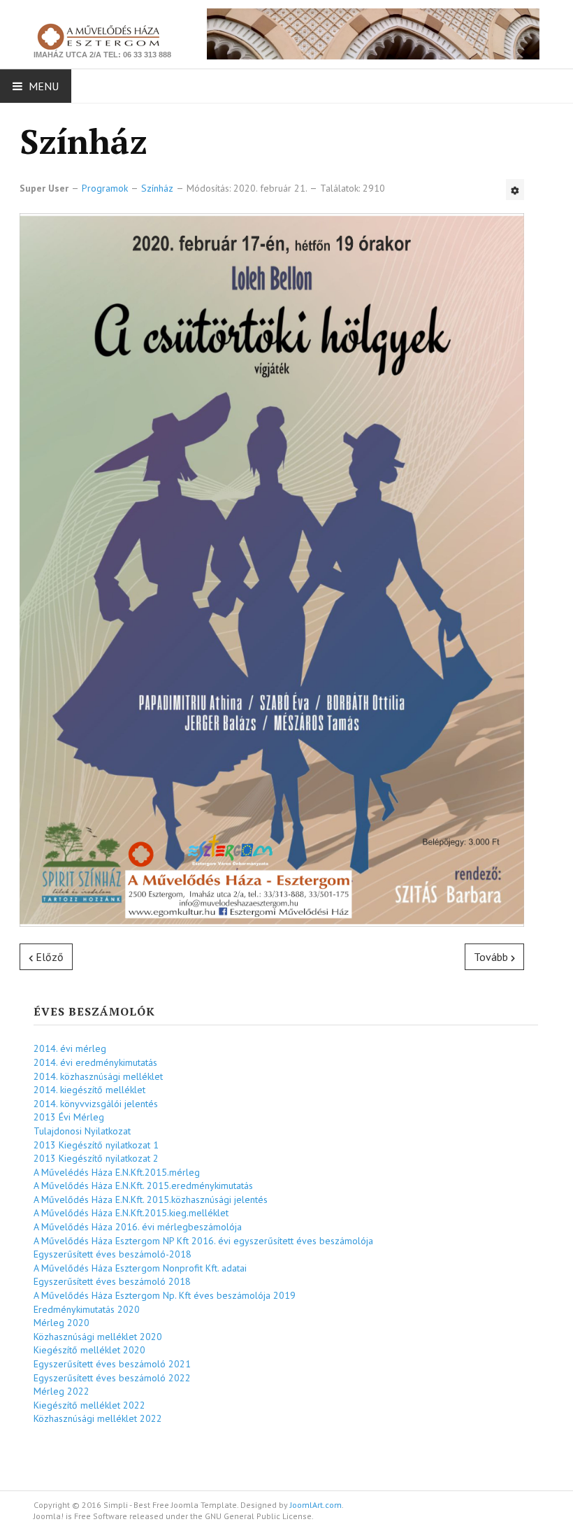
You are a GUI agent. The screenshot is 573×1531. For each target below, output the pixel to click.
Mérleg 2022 (61, 1391)
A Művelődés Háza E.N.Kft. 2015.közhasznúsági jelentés (151, 1199)
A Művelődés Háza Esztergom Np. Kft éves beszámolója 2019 (165, 1295)
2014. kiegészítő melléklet (89, 1089)
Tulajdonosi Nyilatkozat (82, 1131)
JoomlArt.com (316, 1505)
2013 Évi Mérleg (69, 1117)
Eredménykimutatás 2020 (87, 1309)
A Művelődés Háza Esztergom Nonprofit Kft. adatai (140, 1268)
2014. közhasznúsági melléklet (98, 1076)
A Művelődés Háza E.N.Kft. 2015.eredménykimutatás (143, 1185)
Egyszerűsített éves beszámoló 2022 (112, 1378)
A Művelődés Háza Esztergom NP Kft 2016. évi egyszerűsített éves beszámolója (203, 1240)
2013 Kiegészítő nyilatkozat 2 (96, 1158)
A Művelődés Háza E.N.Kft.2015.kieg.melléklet (131, 1212)
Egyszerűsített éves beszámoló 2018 (112, 1281)
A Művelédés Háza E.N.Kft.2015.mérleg (117, 1172)
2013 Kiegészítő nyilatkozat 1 (96, 1145)
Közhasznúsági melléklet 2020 (98, 1336)
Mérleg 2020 (61, 1322)
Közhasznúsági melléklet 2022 (98, 1418)
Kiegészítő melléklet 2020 (89, 1350)
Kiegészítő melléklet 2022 (89, 1405)
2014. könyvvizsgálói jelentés (96, 1103)
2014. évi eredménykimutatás (95, 1062)
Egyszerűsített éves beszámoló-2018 (112, 1254)
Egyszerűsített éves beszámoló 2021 (112, 1364)
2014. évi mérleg (70, 1048)
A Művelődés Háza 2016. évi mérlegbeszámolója (138, 1226)
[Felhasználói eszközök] (515, 189)
